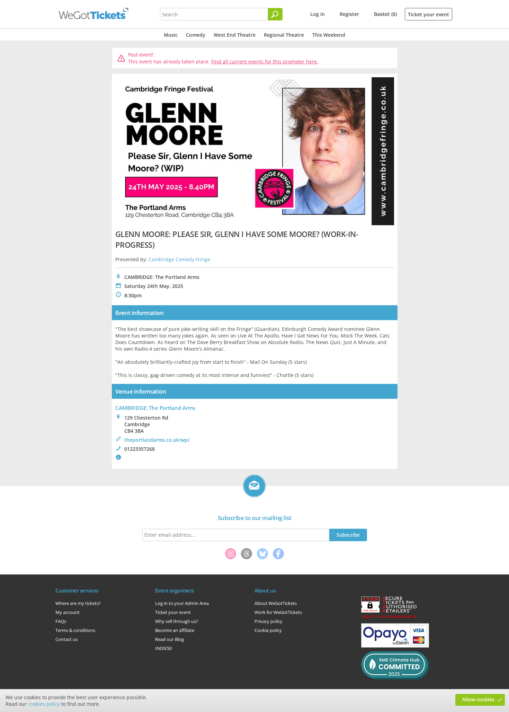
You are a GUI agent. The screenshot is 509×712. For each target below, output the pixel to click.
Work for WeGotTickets (278, 612)
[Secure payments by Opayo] (395, 646)
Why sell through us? (176, 621)
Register (349, 14)
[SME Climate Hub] (395, 678)
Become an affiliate (174, 630)
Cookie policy (268, 630)
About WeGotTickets (275, 603)
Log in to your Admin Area (182, 603)
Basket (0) (385, 14)
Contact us (66, 639)
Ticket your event (428, 14)
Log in (317, 14)
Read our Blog (169, 639)
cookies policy (44, 704)
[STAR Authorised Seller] (389, 618)
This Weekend (328, 35)
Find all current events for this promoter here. (264, 61)
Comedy (195, 35)
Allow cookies (478, 699)
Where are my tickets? (78, 603)
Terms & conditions (75, 630)
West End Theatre (235, 35)
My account (67, 612)
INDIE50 (163, 648)
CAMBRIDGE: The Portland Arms (155, 407)
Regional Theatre (284, 35)
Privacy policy (268, 621)
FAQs (60, 621)
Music (171, 35)
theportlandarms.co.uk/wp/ (156, 440)
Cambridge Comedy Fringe (179, 259)
